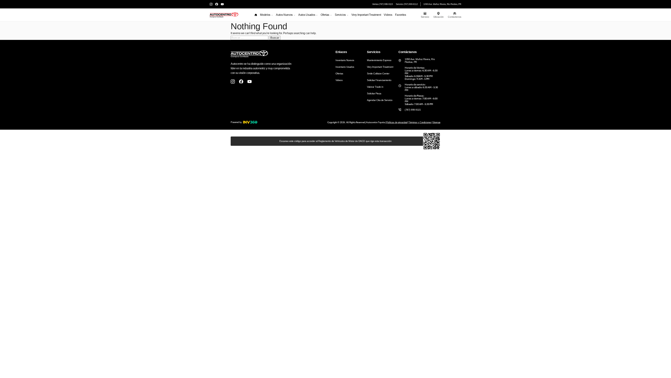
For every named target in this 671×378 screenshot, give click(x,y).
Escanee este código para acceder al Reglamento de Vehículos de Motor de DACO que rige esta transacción (335, 141)
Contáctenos (454, 16)
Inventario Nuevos (345, 60)
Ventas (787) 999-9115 (382, 4)
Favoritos (400, 14)
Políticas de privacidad (396, 122)
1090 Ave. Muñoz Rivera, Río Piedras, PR (442, 4)
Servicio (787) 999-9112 (407, 4)
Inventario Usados (345, 66)
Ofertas (339, 73)
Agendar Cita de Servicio (379, 100)
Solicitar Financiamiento (379, 80)
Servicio (425, 16)
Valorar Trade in (375, 86)
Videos (388, 14)
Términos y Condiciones (420, 122)
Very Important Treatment (366, 14)
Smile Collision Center (378, 73)
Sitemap (436, 122)
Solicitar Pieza (374, 93)
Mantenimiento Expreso (379, 60)
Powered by (236, 122)
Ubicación (438, 16)
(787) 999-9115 (413, 109)
